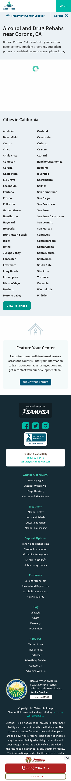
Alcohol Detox (36, 512)
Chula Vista (10, 155)
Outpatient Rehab (36, 522)
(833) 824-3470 (35, 457)
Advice (35, 618)
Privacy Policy (35, 649)
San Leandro (45, 222)
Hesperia (9, 228)
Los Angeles (10, 277)
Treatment (35, 506)
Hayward (9, 222)
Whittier (42, 295)
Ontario (42, 143)
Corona (58, 15)
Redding (42, 167)
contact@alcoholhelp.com (35, 461)
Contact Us (35, 665)
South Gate (44, 265)
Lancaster (9, 259)
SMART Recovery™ (35, 559)
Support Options (35, 538)
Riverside (43, 174)
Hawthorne (10, 216)
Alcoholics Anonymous (35, 554)
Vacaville (42, 283)
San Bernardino (47, 192)
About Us (35, 638)
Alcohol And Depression (35, 586)
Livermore (9, 265)
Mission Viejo (11, 283)
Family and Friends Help (35, 543)
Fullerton (9, 204)
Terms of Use (35, 644)
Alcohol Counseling (36, 528)
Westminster (45, 289)
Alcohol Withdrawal (35, 485)
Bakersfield (10, 137)
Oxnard (42, 155)
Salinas (41, 186)
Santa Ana (43, 234)
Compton (9, 161)
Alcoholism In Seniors (35, 591)
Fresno (7, 198)
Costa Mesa (10, 174)
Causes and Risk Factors (35, 496)
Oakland (42, 131)
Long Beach (10, 271)
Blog (35, 607)
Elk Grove (9, 180)
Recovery (35, 623)
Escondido (10, 186)
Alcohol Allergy (35, 596)
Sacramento (45, 180)
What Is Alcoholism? (35, 475)
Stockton (43, 271)
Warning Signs (35, 480)
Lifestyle (35, 612)
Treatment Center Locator (27, 15)
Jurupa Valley (12, 253)
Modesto (8, 289)
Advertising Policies (35, 660)
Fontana (8, 192)
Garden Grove (12, 210)
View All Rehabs (17, 305)
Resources (35, 575)
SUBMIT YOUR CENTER (35, 382)
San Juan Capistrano (50, 216)
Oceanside (44, 137)
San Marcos (44, 228)
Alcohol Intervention (35, 549)
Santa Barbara (46, 240)
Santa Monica (46, 253)
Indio (6, 240)
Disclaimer (35, 655)
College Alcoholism (35, 580)
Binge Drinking (35, 491)
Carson (7, 143)
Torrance (43, 277)
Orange (42, 149)
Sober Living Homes (35, 565)
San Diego (43, 198)
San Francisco (46, 204)
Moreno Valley (12, 295)
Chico (6, 149)
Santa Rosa (44, 259)
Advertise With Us (35, 671)
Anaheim (8, 131)
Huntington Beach (15, 234)
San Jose (43, 210)
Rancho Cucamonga (49, 161)
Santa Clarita (45, 247)
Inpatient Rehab (36, 517)
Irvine (7, 247)
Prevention (35, 628)
